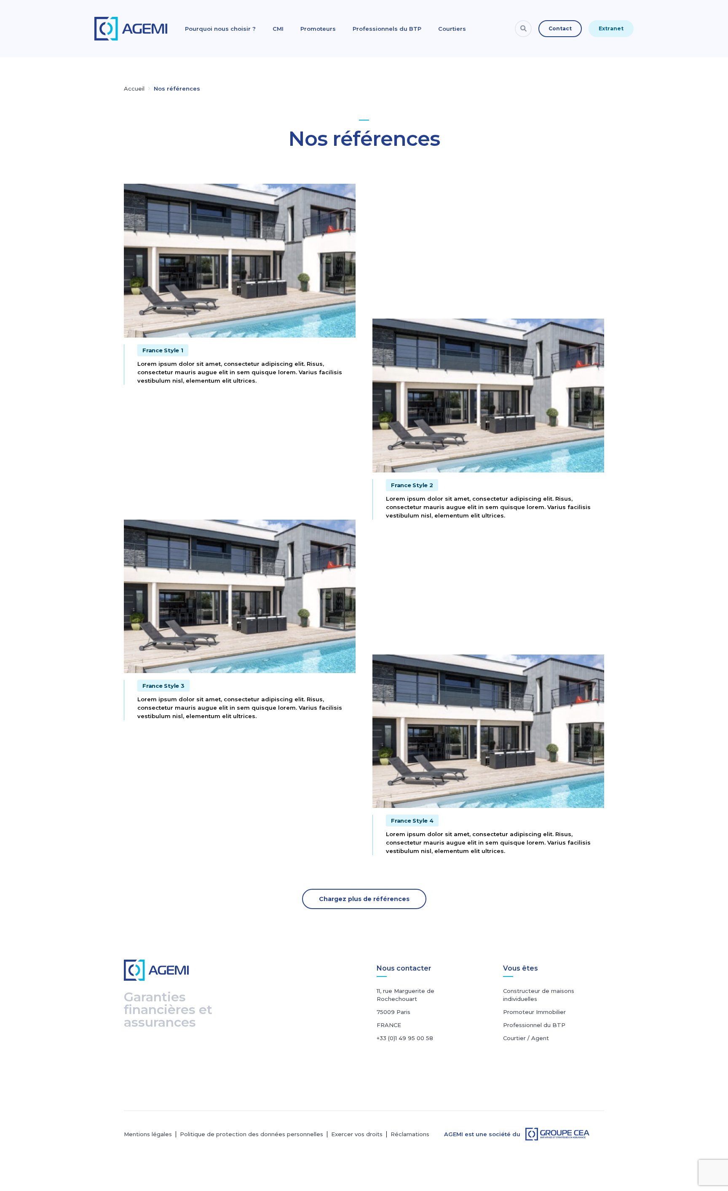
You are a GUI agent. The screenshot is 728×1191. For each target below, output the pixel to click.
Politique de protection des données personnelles (251, 1134)
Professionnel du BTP (534, 1025)
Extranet (611, 28)
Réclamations (410, 1134)
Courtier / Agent (526, 1038)
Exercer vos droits (357, 1134)
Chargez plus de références (364, 899)
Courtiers (452, 28)
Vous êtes (520, 968)
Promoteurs (318, 28)
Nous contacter (404, 968)
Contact (560, 28)
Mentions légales (148, 1134)
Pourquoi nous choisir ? (220, 28)
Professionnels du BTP (387, 28)
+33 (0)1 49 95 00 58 (405, 1038)
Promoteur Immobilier (534, 1012)
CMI (278, 28)
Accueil (134, 88)
